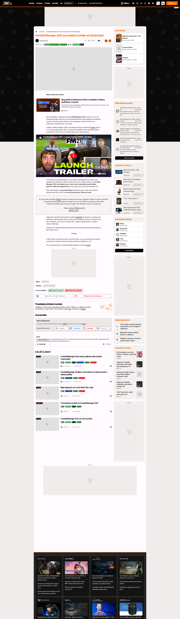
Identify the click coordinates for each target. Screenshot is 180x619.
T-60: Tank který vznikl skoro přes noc (125, 393)
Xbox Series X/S (54, 44)
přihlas (65, 324)
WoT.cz (119, 368)
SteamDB (79, 217)
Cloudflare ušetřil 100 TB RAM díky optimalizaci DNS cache (103, 588)
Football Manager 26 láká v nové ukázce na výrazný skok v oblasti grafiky (84, 373)
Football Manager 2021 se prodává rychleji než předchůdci (63, 31)
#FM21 (58, 199)
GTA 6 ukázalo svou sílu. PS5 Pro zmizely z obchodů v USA (126, 354)
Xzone (88, 245)
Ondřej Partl (44, 41)
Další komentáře (129, 158)
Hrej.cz (119, 358)
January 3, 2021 (74, 210)
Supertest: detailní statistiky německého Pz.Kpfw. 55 (124, 384)
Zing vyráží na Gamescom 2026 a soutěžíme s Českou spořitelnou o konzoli (83, 101)
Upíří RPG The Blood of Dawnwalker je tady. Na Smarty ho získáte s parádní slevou (49, 578)
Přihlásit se (172, 3)
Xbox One (64, 44)
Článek (39, 99)
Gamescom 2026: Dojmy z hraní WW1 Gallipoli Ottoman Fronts (126, 374)
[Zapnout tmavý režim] (163, 3)
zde (70, 309)
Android (77, 44)
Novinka (41, 31)
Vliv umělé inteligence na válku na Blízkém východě (102, 577)
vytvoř (84, 324)
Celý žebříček (129, 250)
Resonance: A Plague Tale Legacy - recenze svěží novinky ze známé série (48, 586)
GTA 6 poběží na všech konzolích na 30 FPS (131, 582)
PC (46, 44)
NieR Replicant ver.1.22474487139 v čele (77, 387)
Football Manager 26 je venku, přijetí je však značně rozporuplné (81, 357)
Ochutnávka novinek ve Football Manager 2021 (79, 403)
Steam (93, 127)
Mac (70, 44)
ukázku (83, 309)
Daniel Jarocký (66, 366)
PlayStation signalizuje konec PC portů (130, 588)
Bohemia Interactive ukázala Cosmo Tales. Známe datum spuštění (49, 592)
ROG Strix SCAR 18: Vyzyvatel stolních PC (74, 588)
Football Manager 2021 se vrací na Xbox (76, 419)
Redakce (65, 110)
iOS (82, 44)
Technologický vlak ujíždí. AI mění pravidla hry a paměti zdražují (102, 582)
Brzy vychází (120, 30)
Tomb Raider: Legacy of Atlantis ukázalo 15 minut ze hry (130, 577)
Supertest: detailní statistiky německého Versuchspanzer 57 (124, 364)
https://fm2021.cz (43, 339)
